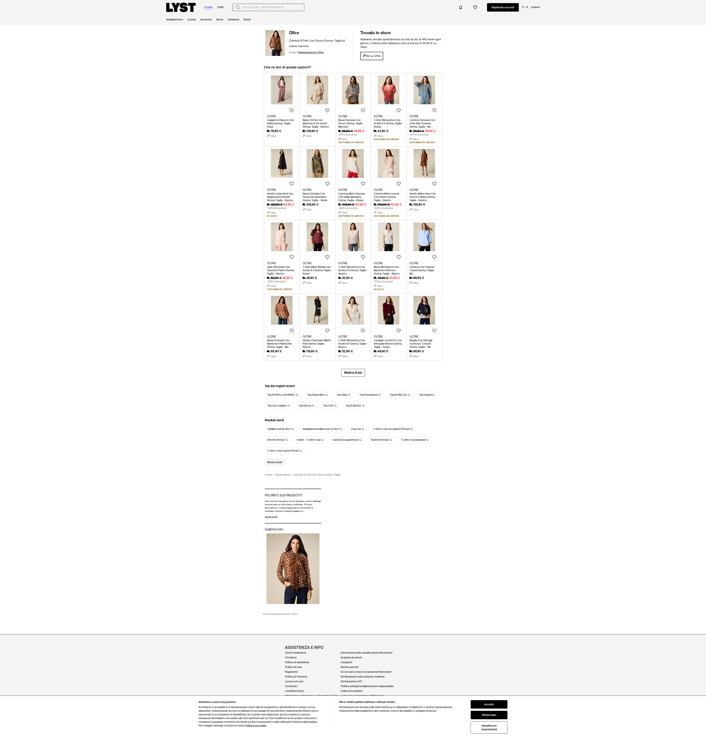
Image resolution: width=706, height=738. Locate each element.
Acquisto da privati (351, 657)
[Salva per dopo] (291, 110)
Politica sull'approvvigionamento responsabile (366, 686)
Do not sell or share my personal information (366, 671)
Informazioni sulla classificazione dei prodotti (366, 652)
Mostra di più (353, 373)
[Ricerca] (238, 7)
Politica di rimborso (296, 676)
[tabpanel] (353, 224)
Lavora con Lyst (294, 681)
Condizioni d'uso (294, 691)
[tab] (287, 69)
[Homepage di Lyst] (181, 7)
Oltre (294, 32)
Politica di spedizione (297, 662)
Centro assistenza (295, 652)
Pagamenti (291, 671)
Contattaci (291, 686)
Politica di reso (293, 667)
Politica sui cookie (255, 725)
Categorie (346, 662)
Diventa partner (349, 667)
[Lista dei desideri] (475, 7)
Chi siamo (291, 657)
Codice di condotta (351, 691)
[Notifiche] (460, 7)
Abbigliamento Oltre (311, 52)
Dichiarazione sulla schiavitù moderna (362, 676)
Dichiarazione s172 (351, 681)
